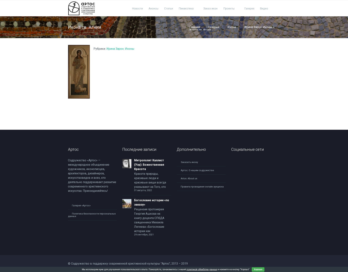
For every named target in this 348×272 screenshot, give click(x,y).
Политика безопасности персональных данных (92, 215)
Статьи (168, 8)
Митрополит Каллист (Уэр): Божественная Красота (149, 165)
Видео (264, 8)
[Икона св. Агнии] (79, 97)
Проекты (229, 8)
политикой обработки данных (202, 269)
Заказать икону (189, 162)
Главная (194, 27)
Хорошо (258, 269)
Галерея (249, 8)
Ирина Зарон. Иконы (258, 27)
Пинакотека (186, 8)
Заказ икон (210, 8)
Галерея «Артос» (81, 205)
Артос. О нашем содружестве (197, 170)
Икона (231, 27)
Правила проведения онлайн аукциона (202, 186)
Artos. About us (189, 178)
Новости (137, 8)
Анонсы (153, 8)
